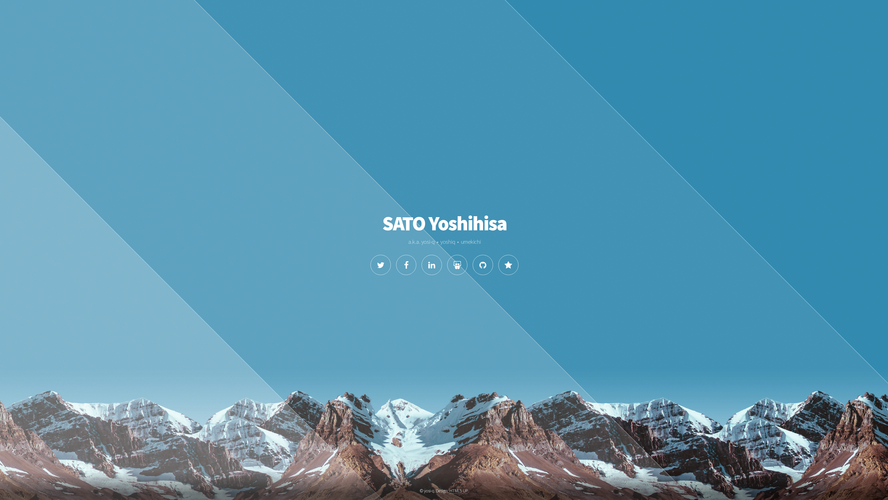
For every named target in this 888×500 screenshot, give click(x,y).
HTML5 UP (458, 491)
